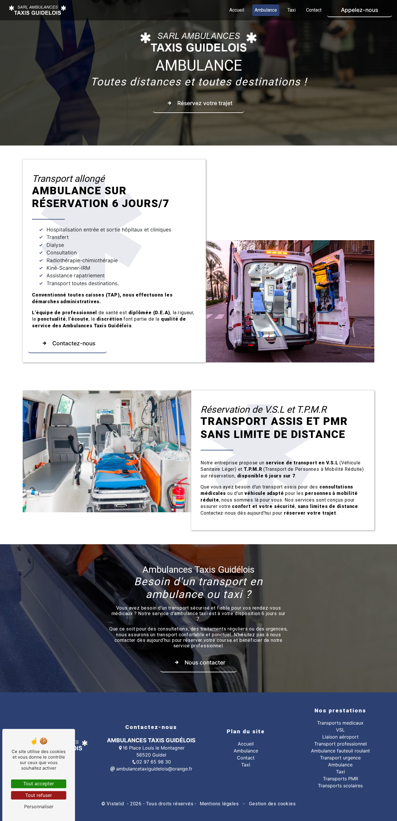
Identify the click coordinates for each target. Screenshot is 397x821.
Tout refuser (38, 795)
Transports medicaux (340, 723)
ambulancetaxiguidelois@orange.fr (153, 769)
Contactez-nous (73, 343)
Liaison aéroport (340, 737)
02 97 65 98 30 (153, 762)
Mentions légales (219, 803)
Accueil (236, 10)
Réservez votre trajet (205, 103)
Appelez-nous (359, 9)
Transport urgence (340, 758)
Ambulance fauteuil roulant (340, 751)
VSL (340, 730)
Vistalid (116, 803)
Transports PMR (340, 779)
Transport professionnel (340, 744)
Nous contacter (205, 662)
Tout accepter (38, 783)
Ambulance (266, 10)
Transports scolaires (340, 785)
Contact (313, 10)
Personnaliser (38, 806)
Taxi (291, 10)
